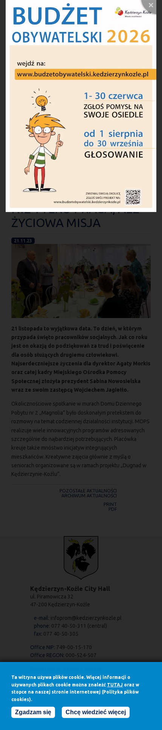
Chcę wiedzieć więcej (96, 712)
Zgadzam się (33, 712)
